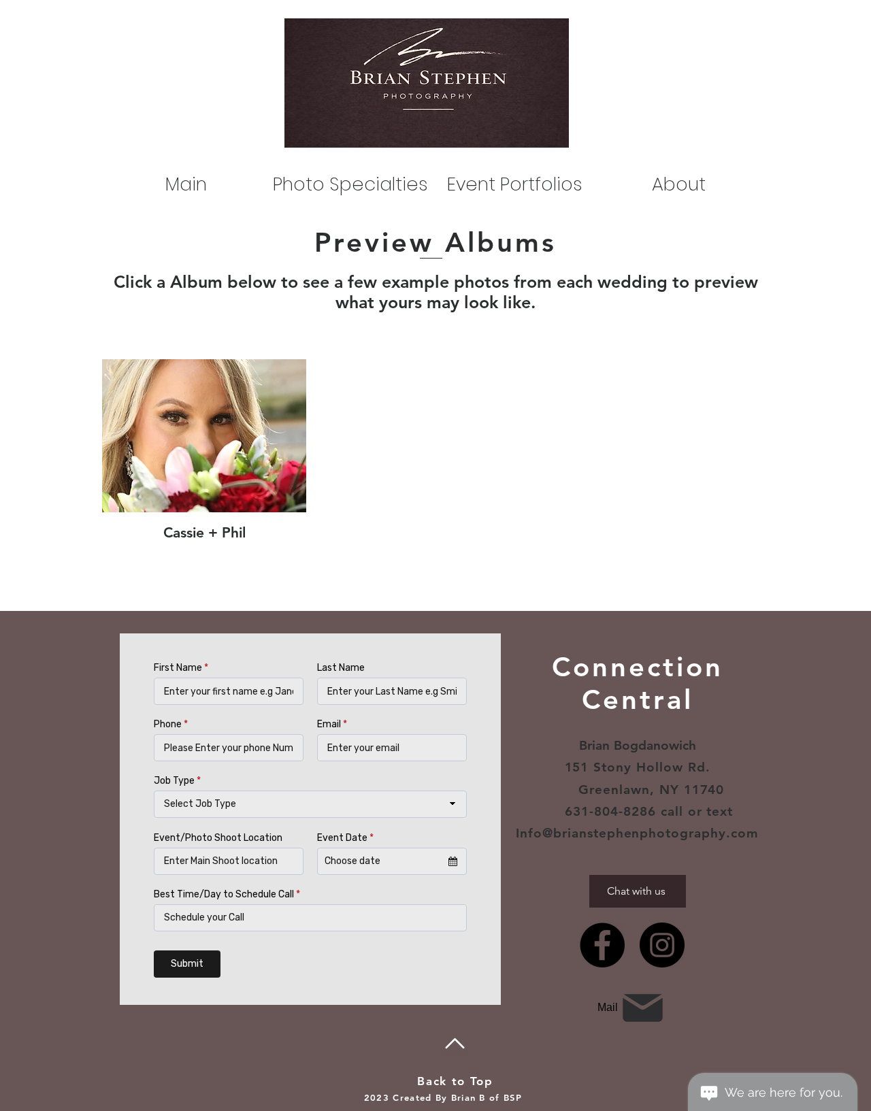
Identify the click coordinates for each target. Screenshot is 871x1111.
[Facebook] (602, 945)
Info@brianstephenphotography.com (637, 833)
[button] (515, 184)
